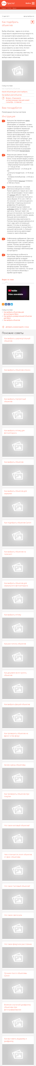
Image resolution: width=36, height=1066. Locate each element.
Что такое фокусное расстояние (18, 944)
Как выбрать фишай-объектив (17, 704)
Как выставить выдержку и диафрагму (15, 1039)
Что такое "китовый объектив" (17, 886)
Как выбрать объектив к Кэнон (17, 370)
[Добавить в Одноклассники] (3, 304)
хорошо (12, 195)
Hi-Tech (9, 8)
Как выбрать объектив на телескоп (15, 552)
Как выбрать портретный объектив (15, 400)
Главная (4, 8)
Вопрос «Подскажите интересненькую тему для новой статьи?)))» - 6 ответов (17, 100)
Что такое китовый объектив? (17, 825)
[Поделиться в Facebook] (9, 304)
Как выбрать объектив (12, 320)
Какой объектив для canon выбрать (15, 92)
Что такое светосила (13, 915)
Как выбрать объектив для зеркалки (15, 492)
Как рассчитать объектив (15, 643)
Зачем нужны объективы (14, 765)
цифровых (10, 209)
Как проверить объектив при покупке (16, 795)
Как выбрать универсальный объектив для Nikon (18, 317)
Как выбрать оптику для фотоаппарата (14, 431)
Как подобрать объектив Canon (17, 522)
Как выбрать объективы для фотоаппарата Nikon (14, 313)
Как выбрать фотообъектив (12, 95)
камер (28, 120)
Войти (28, 3)
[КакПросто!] (7, 3)
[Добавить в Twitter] (12, 304)
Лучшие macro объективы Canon (15, 974)
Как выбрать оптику (12, 614)
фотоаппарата (25, 151)
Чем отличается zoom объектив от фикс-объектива (18, 855)
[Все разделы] (33, 3)
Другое (14, 8)
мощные (22, 181)
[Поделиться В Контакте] (6, 304)
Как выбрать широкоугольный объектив (17, 339)
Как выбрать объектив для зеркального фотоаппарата (16, 584)
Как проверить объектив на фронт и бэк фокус (16, 734)
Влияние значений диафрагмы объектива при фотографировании (17, 1007)
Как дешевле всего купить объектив (15, 673)
